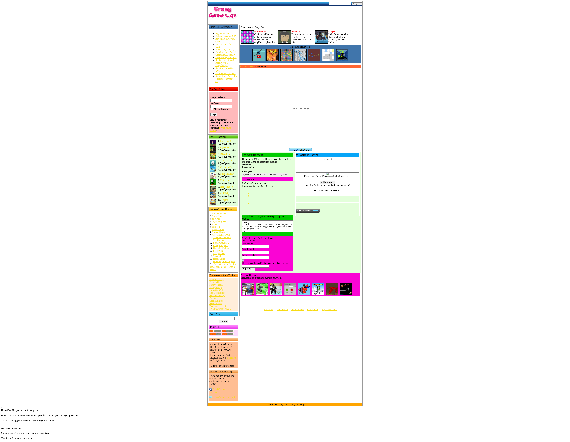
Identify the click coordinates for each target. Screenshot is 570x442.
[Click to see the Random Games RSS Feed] (215, 334)
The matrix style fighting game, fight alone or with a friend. (223, 267)
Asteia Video (215, 303)
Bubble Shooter (219, 213)
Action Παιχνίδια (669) (226, 36)
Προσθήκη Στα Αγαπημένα (254, 174)
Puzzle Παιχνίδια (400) (226, 57)
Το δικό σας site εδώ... (220, 309)
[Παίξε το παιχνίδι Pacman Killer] (213, 178)
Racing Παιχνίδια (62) (225, 60)
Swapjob (217, 256)
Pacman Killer (227, 173)
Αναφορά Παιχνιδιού (278, 174)
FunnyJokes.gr (216, 285)
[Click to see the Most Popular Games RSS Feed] (228, 331)
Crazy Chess (219, 253)
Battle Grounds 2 (221, 242)
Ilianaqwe (231, 357)
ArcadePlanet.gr (217, 295)
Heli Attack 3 (226, 187)
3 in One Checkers (222, 237)
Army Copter (218, 216)
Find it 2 (216, 226)
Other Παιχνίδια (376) (225, 54)
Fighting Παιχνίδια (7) (225, 52)
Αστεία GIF (282, 309)
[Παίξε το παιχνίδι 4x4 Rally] (213, 197)
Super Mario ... (227, 141)
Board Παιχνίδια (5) (224, 49)
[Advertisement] (302, 13)
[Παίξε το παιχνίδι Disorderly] (213, 158)
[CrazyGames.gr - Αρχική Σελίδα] (223, 18)
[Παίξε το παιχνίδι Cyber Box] (213, 152)
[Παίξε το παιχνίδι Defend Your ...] (213, 184)
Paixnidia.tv (215, 298)
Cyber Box (225, 147)
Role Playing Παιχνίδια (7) (221, 64)
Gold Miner (218, 240)
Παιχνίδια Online (217, 290)
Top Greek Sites (217, 293)
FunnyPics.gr (215, 287)
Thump (224, 200)
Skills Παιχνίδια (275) (225, 73)
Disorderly (225, 154)
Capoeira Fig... (227, 167)
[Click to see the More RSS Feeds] (228, 334)
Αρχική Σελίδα (222, 33)
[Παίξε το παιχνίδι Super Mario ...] (213, 145)
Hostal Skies (219, 259)
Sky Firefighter (219, 221)
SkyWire (216, 218)
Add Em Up (226, 160)
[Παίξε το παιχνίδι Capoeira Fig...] (213, 171)
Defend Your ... (227, 180)
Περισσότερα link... (218, 306)
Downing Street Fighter (224, 261)
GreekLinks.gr (216, 301)
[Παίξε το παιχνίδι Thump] (213, 204)
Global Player (218, 232)
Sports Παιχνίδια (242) (226, 76)
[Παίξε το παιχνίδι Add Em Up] (213, 165)
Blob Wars (218, 251)
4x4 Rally (224, 193)
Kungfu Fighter (220, 245)
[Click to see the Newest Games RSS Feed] (215, 331)
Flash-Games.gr (216, 279)
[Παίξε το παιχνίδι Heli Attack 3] (213, 191)
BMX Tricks (218, 229)
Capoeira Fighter (221, 248)
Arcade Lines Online (221, 234)
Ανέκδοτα (268, 309)
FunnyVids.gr (215, 282)
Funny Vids (312, 309)
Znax (214, 224)
